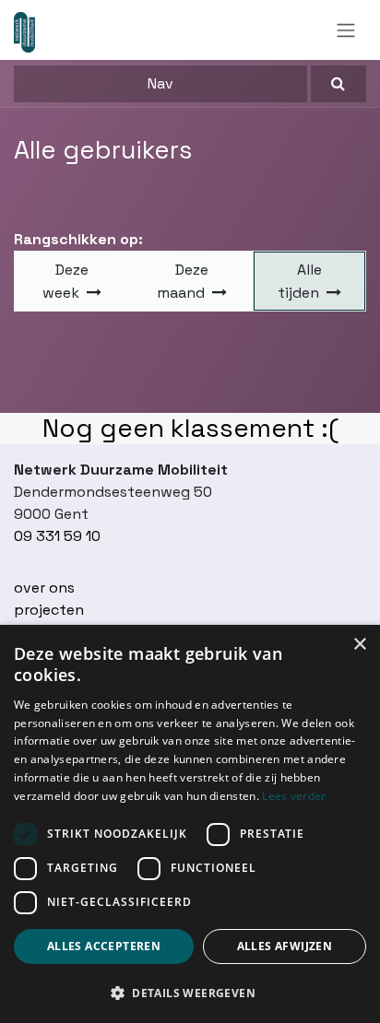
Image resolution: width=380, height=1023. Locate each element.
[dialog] (190, 824)
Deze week (65, 281)
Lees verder (294, 796)
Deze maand (182, 281)
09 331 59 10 (57, 536)
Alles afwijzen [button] (285, 946)
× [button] (359, 645)
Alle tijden (300, 281)
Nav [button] (160, 83)
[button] (338, 83)
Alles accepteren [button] (103, 946)
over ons (44, 587)
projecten (49, 609)
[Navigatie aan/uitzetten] (346, 30)
